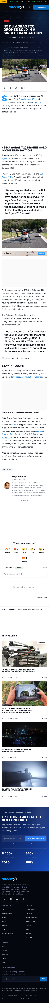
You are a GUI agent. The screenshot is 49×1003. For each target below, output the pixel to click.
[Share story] (10, 88)
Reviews (29, 933)
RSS (28, 998)
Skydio (4, 917)
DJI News (29, 913)
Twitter (10, 377)
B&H (12, 434)
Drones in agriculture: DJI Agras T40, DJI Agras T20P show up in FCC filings (18, 670)
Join (43, 979)
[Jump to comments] (22, 88)
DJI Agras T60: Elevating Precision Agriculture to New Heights (17, 790)
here (16, 424)
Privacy (5, 998)
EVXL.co (37, 490)
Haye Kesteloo (19, 476)
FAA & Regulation (32, 917)
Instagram (38, 377)
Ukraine (28, 925)
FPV (27, 929)
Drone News (30, 909)
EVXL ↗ (4, 963)
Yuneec (5, 437)
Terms (13, 998)
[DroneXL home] (17, 7)
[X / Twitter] (4, 899)
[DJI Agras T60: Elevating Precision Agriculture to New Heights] (24, 774)
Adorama (39, 431)
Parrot (36, 434)
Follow (24, 500)
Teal (3, 929)
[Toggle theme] (29, 7)
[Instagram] (23, 899)
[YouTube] (17, 899)
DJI (14, 15)
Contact (4, 951)
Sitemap (21, 998)
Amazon (5, 434)
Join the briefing (35, 838)
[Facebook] (10, 899)
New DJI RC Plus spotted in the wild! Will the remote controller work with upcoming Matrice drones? (18, 710)
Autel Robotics (7, 913)
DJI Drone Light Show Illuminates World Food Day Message (16, 750)
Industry (29, 937)
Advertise (5, 955)
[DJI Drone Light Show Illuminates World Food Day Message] (24, 734)
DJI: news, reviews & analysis (30, 609)
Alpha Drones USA (27, 99)
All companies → (7, 933)
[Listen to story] (16, 88)
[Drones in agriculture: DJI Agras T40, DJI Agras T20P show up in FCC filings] (24, 654)
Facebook (19, 377)
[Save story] (4, 88)
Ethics (4, 959)
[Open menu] (4, 7)
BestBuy (19, 434)
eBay (26, 434)
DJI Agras (7, 469)
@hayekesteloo (36, 495)
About (4, 947)
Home (6, 15)
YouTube (28, 377)
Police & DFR (30, 921)
